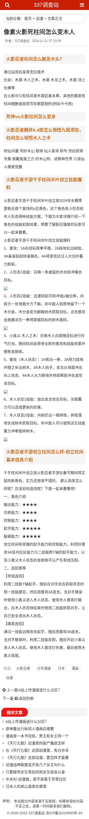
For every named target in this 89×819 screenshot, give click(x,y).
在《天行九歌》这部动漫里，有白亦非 (37, 750)
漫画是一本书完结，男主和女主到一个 (37, 736)
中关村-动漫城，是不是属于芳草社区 (36, 779)
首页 (28, 18)
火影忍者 (23, 668)
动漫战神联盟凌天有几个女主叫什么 (35, 765)
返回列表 (26, 698)
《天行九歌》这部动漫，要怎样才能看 (37, 757)
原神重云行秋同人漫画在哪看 (30, 729)
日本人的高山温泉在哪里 (26, 786)
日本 (61, 668)
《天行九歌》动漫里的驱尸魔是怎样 (35, 743)
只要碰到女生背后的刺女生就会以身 (35, 772)
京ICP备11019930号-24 (64, 813)
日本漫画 (44, 668)
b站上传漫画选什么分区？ (40, 690)
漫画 (75, 668)
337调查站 (46, 5)
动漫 (39, 18)
